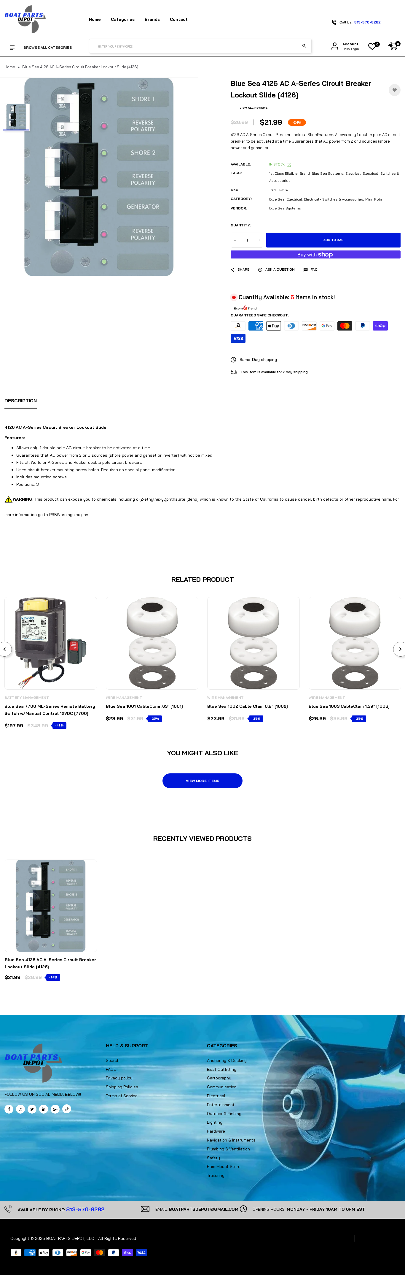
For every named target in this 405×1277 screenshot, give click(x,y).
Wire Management (124, 697)
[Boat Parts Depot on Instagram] (20, 1109)
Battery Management (26, 697)
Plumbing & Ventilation (228, 1149)
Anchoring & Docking (227, 1060)
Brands (152, 19)
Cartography (219, 1078)
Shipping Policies (122, 1087)
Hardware (216, 1131)
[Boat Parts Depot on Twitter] (32, 1109)
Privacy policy (119, 1078)
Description (20, 400)
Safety (213, 1158)
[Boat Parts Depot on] (43, 1109)
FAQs (111, 1069)
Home (95, 19)
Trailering (215, 1175)
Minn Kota (373, 199)
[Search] (304, 46)
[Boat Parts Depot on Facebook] (8, 1109)
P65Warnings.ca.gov (68, 514)
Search (112, 1060)
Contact (179, 19)
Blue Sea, (277, 199)
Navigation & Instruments (231, 1140)
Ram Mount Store (223, 1166)
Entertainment (221, 1104)
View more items (202, 780)
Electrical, (295, 199)
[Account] (334, 46)
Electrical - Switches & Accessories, (334, 199)
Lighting (214, 1122)
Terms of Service (122, 1095)
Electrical (353, 173)
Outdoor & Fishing (224, 1113)
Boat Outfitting (221, 1069)
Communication (222, 1087)
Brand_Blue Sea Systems (321, 173)
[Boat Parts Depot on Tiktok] (66, 1108)
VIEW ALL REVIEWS (254, 108)
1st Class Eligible (283, 173)
